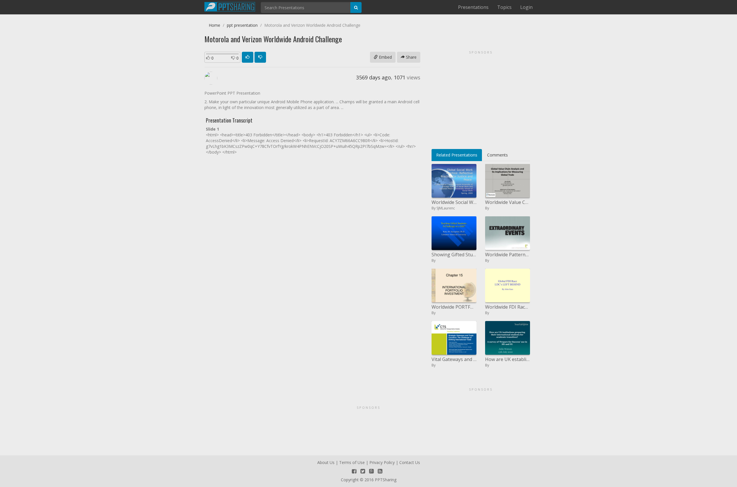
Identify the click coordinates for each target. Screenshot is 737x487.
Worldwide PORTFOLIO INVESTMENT (454, 307)
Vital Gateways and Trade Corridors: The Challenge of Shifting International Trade (454, 359)
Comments (497, 155)
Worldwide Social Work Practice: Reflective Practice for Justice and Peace (454, 202)
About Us (326, 462)
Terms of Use (352, 462)
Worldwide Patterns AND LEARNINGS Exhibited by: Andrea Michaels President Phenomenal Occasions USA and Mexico (507, 254)
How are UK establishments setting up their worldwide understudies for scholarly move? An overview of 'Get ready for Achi (507, 359)
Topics (504, 7)
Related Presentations (456, 155)
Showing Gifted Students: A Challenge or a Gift (454, 254)
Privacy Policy (382, 462)
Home (214, 25)
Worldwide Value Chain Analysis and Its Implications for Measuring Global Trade (507, 202)
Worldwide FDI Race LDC (507, 307)
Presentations (473, 7)
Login (526, 7)
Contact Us (409, 462)
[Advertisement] (481, 98)
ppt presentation (242, 25)
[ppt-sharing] (229, 6)
